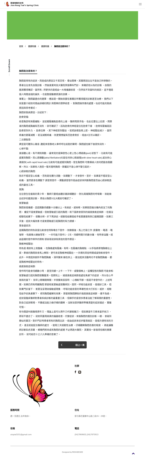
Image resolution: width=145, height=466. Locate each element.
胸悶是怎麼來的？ (62, 46)
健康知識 (32, 46)
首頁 (21, 46)
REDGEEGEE (77, 452)
